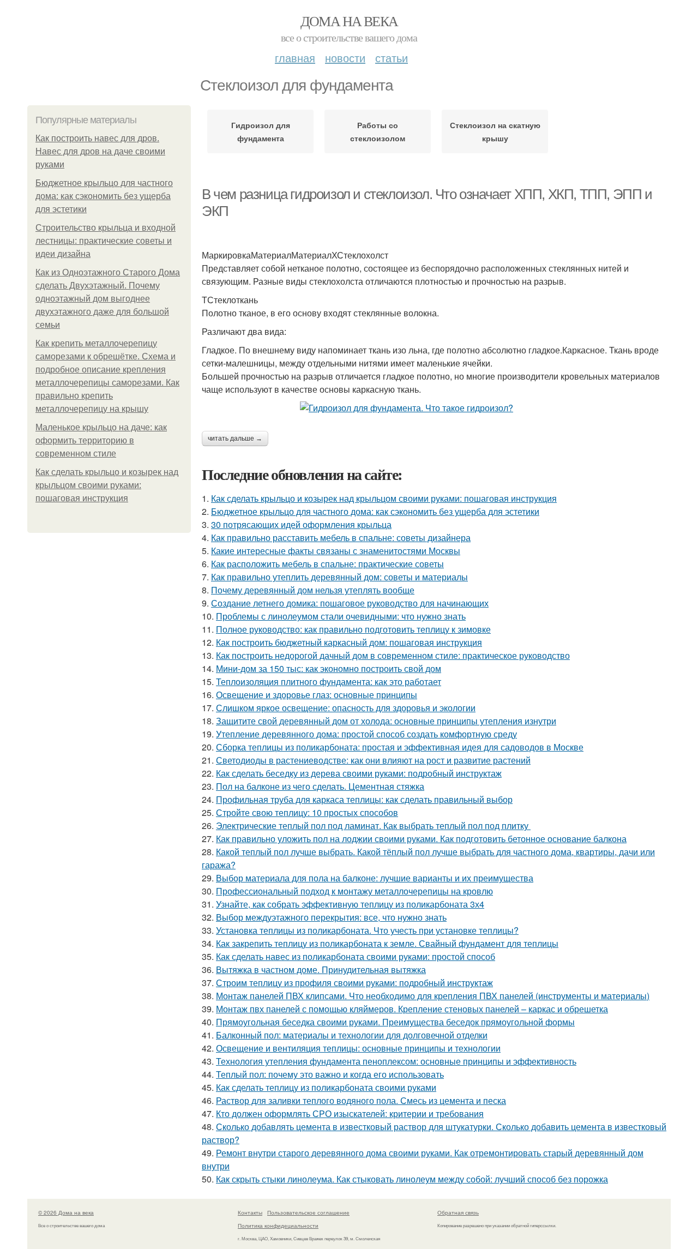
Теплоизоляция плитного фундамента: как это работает (328, 681)
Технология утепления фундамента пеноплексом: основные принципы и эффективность (396, 1061)
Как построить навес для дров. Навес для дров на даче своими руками (100, 151)
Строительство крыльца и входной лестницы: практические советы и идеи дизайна (105, 241)
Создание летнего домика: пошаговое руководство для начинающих (350, 603)
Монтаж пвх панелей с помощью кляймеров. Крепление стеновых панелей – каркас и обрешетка (412, 1008)
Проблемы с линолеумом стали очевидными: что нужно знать (341, 616)
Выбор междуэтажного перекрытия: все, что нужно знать (331, 917)
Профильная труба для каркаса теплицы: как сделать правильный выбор (364, 799)
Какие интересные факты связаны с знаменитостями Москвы (335, 550)
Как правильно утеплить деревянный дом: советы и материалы (339, 577)
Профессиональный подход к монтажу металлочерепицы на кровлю (354, 891)
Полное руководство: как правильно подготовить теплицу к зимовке (353, 629)
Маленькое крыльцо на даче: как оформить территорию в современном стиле (101, 440)
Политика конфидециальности (278, 1225)
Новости (345, 57)
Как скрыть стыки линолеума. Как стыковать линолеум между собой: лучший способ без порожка (412, 1179)
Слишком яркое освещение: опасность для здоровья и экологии (346, 707)
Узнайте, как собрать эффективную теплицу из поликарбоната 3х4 (350, 904)
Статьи (391, 57)
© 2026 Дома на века (66, 1212)
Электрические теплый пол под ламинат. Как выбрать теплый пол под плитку (373, 825)
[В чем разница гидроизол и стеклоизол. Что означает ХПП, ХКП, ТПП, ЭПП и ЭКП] (436, 408)
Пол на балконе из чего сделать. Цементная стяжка (320, 786)
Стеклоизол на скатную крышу (495, 131)
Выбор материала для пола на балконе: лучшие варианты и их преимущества (374, 878)
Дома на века (349, 20)
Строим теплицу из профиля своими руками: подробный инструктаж (354, 982)
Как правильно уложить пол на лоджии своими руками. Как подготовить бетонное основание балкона (421, 838)
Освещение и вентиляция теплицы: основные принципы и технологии (358, 1048)
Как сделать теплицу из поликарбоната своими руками (326, 1087)
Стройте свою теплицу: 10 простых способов (307, 812)
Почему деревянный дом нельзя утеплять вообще (312, 590)
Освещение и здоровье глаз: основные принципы (316, 694)
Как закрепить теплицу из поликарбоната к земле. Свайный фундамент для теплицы (387, 943)
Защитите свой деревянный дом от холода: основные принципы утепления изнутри (386, 720)
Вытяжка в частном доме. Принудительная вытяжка (321, 969)
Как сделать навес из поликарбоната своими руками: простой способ (355, 956)
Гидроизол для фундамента (260, 131)
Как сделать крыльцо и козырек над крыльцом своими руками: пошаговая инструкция (106, 485)
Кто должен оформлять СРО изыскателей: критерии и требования (350, 1113)
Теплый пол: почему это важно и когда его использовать (330, 1074)
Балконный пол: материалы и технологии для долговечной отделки (352, 1035)
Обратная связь (458, 1212)
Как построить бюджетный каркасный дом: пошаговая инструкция (349, 642)
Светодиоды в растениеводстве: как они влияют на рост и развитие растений (373, 760)
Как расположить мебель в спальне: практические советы (327, 563)
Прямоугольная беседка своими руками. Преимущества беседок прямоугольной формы (395, 1022)
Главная (295, 57)
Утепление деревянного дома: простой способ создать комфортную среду (366, 734)
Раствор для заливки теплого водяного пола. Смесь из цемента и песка (361, 1100)
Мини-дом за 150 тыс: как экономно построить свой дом (328, 668)
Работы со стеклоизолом (377, 131)
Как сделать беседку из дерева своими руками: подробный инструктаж (359, 773)
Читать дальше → (235, 438)
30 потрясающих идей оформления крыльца (301, 524)
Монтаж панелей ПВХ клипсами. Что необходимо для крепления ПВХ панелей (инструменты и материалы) (432, 995)
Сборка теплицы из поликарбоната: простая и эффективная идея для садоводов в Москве (399, 747)
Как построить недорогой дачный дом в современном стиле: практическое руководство (393, 655)
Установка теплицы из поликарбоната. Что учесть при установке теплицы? (367, 930)
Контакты (250, 1212)
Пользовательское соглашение (308, 1212)
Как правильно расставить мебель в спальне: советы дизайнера (341, 537)
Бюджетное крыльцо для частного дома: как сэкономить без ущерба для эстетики (104, 196)
